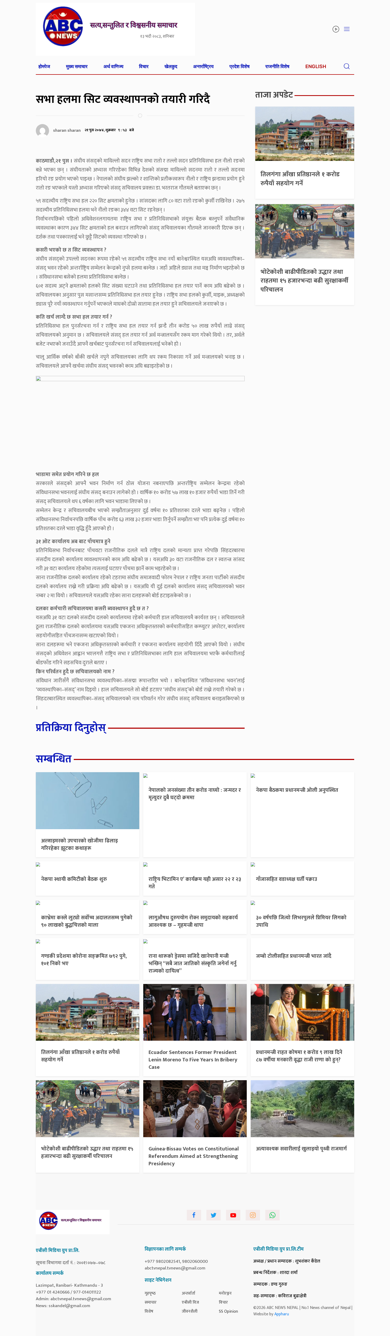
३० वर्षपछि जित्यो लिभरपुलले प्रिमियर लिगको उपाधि (301, 921)
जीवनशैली (189, 1311)
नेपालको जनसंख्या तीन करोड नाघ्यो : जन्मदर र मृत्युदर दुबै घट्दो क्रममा (195, 794)
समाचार (151, 1302)
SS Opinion (228, 1311)
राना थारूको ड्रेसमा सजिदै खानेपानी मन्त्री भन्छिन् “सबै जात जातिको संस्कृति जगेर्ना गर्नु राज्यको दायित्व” (192, 963)
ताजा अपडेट (274, 95)
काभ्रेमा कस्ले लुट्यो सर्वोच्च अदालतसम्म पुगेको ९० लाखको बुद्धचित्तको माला (86, 921)
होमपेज (44, 66)
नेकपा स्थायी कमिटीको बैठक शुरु (74, 879)
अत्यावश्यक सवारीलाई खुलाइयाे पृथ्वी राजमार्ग (301, 1148)
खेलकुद (170, 66)
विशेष (149, 1311)
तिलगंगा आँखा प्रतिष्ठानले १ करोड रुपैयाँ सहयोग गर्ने (300, 179)
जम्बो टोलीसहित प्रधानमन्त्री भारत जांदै (293, 956)
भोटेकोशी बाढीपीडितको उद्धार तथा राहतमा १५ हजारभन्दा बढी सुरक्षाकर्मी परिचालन (304, 281)
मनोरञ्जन (225, 1293)
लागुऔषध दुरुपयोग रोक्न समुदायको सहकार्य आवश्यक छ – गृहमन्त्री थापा (193, 921)
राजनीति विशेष (277, 66)
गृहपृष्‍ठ (150, 1293)
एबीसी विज (190, 1302)
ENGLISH (315, 66)
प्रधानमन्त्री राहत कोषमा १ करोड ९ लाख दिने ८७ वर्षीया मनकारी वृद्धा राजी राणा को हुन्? (299, 1056)
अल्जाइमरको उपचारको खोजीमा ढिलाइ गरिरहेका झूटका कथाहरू (79, 844)
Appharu (281, 1314)
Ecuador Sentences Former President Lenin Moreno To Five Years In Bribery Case (193, 1060)
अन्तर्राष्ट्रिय (203, 66)
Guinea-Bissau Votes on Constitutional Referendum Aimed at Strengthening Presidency (194, 1156)
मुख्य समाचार (77, 66)
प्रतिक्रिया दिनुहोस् (71, 728)
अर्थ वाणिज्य (113, 66)
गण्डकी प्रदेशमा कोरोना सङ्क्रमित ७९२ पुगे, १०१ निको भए (84, 960)
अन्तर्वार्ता (188, 1293)
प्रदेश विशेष (239, 66)
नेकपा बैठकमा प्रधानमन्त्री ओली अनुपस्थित (297, 790)
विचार (144, 66)
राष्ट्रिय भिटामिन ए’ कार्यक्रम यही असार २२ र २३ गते (195, 883)
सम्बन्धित (54, 759)
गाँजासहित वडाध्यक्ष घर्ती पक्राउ (286, 879)
